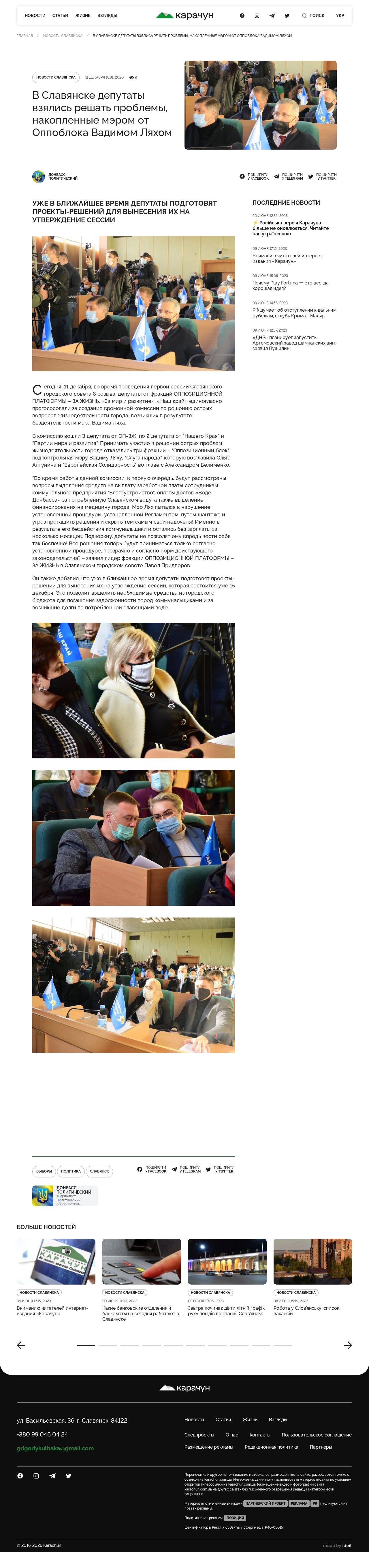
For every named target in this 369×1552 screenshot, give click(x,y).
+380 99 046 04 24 (42, 1434)
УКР (340, 15)
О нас (232, 1435)
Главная (25, 36)
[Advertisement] (133, 1105)
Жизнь (83, 15)
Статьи (60, 15)
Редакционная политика (271, 1447)
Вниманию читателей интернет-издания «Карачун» (288, 258)
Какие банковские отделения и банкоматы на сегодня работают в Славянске (140, 1313)
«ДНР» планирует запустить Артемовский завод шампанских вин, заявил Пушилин (294, 343)
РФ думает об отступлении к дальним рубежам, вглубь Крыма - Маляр (294, 312)
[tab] (86, 1345)
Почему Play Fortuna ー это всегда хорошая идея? (291, 285)
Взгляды (107, 15)
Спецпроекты (199, 1435)
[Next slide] (346, 1345)
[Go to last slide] (23, 1345)
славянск (99, 1171)
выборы (44, 1171)
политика (71, 1171)
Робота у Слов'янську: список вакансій (306, 1310)
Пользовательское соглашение (317, 1435)
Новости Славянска (62, 36)
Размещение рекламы (208, 1447)
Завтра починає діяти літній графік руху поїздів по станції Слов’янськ (226, 1310)
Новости (35, 15)
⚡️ (291, 228)
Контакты (260, 1435)
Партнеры (321, 1447)
